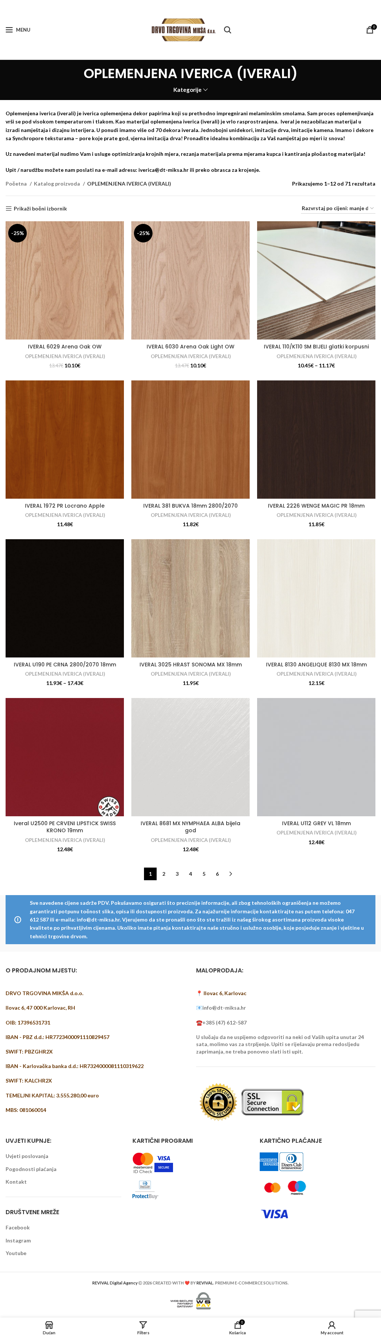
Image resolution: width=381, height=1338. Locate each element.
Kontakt (16, 1181)
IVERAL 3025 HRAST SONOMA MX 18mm (191, 664)
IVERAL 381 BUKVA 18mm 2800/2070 (190, 505)
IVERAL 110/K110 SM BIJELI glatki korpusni (316, 346)
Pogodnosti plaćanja (31, 1169)
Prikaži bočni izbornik (40, 209)
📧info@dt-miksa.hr (221, 1007)
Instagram (18, 1240)
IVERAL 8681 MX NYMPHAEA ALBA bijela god (190, 827)
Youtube (16, 1253)
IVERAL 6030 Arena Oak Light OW (190, 346)
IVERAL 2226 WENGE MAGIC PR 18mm (316, 505)
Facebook (18, 1227)
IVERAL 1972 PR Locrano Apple (65, 505)
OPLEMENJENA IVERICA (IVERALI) (65, 356)
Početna (17, 183)
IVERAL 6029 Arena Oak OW (65, 346)
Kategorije (187, 90)
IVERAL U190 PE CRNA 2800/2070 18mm (65, 664)
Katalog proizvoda (57, 183)
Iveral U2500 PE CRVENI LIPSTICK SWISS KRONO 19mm (65, 827)
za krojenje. (246, 170)
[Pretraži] (227, 29)
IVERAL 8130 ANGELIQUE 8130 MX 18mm (316, 664)
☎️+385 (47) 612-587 (221, 1022)
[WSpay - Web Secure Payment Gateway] (190, 1300)
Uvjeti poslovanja (27, 1156)
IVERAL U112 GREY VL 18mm (316, 823)
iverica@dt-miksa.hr (163, 170)
